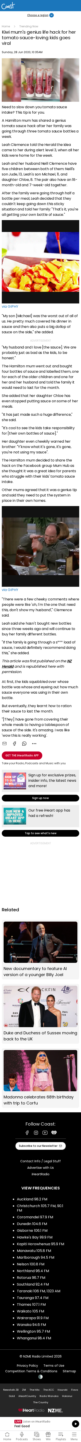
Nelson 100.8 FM (30, 1264)
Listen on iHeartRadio (40, 1424)
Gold (12, 1396)
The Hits (34, 1390)
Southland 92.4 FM (33, 1284)
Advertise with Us (40, 1167)
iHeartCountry (27, 1396)
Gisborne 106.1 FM (32, 1230)
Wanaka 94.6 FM (31, 1324)
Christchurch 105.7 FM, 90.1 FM (40, 1208)
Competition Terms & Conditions (31, 1371)
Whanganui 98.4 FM (34, 1338)
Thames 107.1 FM (31, 1304)
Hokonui (67, 1396)
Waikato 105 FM (30, 1311)
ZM (24, 1390)
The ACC (48, 1390)
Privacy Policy (27, 1365)
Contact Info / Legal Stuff (40, 1161)
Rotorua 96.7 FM (31, 1277)
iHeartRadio (41, 1174)
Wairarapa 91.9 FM (33, 1318)
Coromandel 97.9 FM (35, 1217)
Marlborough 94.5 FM (35, 1257)
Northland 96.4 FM (33, 1270)
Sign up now (40, 785)
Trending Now (28, 26)
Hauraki (63, 1390)
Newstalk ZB (10, 1390)
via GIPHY (10, 306)
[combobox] (34, 743)
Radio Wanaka (49, 1396)
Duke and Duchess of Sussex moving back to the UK (40, 1014)
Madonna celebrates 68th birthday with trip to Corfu (40, 1078)
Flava (74, 1390)
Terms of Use (53, 1365)
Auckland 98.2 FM (32, 1199)
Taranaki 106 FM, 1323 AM (38, 1291)
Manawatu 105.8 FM (34, 1250)
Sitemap (69, 1371)
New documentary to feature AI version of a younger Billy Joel (40, 950)
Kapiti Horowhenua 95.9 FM (40, 1244)
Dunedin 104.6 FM (32, 1223)
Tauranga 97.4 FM (32, 1297)
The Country (40, 1402)
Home (6, 26)
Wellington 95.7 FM (33, 1331)
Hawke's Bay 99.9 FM (34, 1237)
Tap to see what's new (40, 821)
